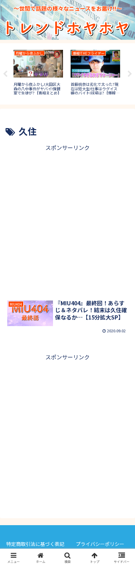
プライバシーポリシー (100, 543)
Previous (5, 74)
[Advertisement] (67, 220)
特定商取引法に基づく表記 (35, 543)
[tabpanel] (38, 72)
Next (129, 74)
